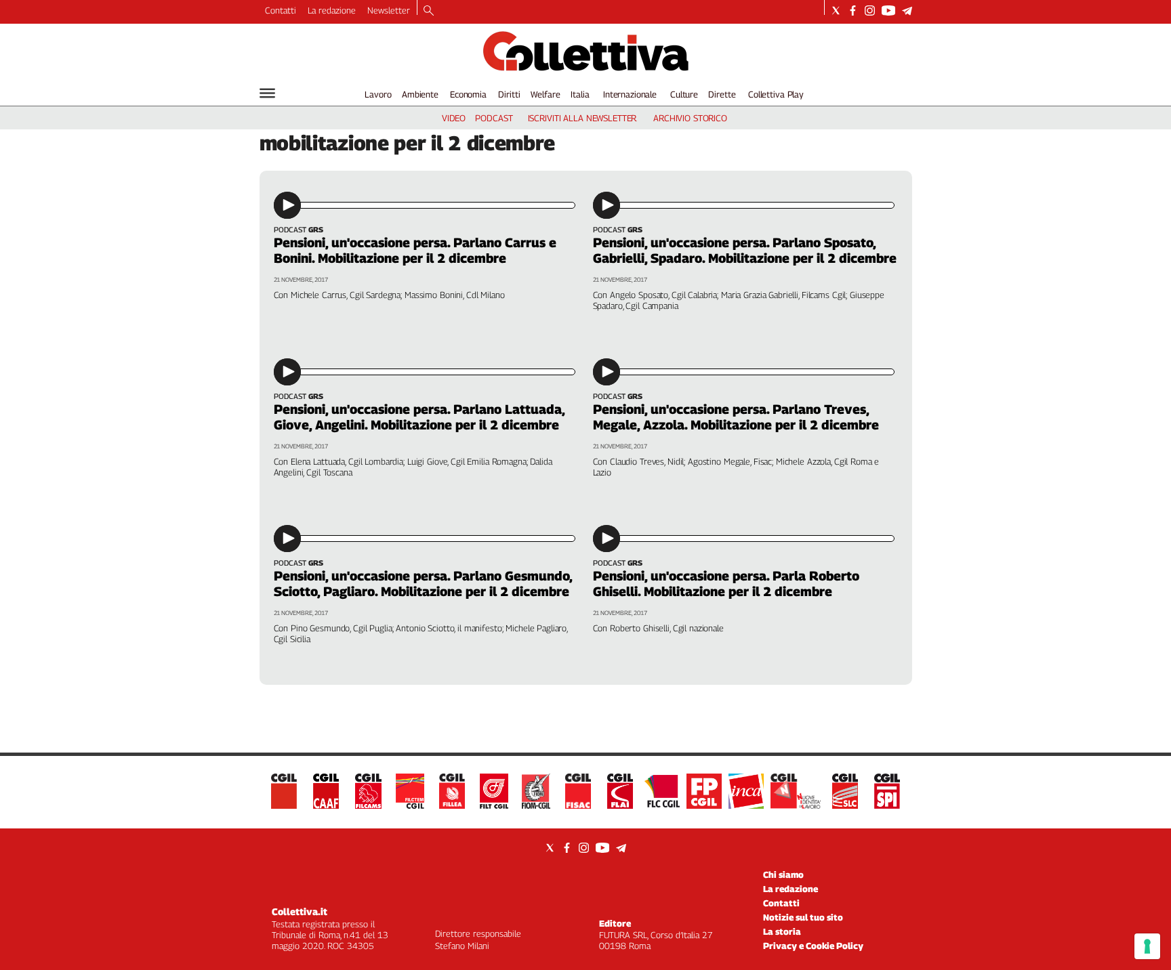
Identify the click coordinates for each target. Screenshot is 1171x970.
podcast (493, 117)
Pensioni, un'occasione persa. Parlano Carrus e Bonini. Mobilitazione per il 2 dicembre (415, 250)
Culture (684, 94)
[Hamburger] (267, 93)
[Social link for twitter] (836, 10)
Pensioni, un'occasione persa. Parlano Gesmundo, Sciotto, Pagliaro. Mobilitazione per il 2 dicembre (423, 583)
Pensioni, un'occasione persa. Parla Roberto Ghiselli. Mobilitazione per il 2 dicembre (726, 583)
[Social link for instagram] (870, 10)
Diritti (509, 94)
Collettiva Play (776, 94)
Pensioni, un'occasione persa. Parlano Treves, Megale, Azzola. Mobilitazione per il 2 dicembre (736, 417)
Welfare (545, 94)
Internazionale (630, 94)
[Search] (429, 11)
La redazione (332, 10)
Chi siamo (783, 874)
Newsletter (388, 10)
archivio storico (690, 117)
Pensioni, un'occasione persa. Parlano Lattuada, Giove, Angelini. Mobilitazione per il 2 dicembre (419, 417)
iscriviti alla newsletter (582, 117)
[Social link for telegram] (907, 10)
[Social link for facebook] (853, 10)
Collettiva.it (299, 911)
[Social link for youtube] (888, 10)
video (454, 117)
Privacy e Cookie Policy (813, 945)
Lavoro (378, 94)
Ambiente (420, 94)
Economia (468, 94)
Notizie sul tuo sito (803, 917)
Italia (580, 94)
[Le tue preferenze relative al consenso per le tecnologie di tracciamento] (1147, 946)
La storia (782, 931)
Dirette (721, 94)
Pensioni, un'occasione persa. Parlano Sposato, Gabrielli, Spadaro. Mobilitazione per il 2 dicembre (745, 250)
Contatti (280, 10)
